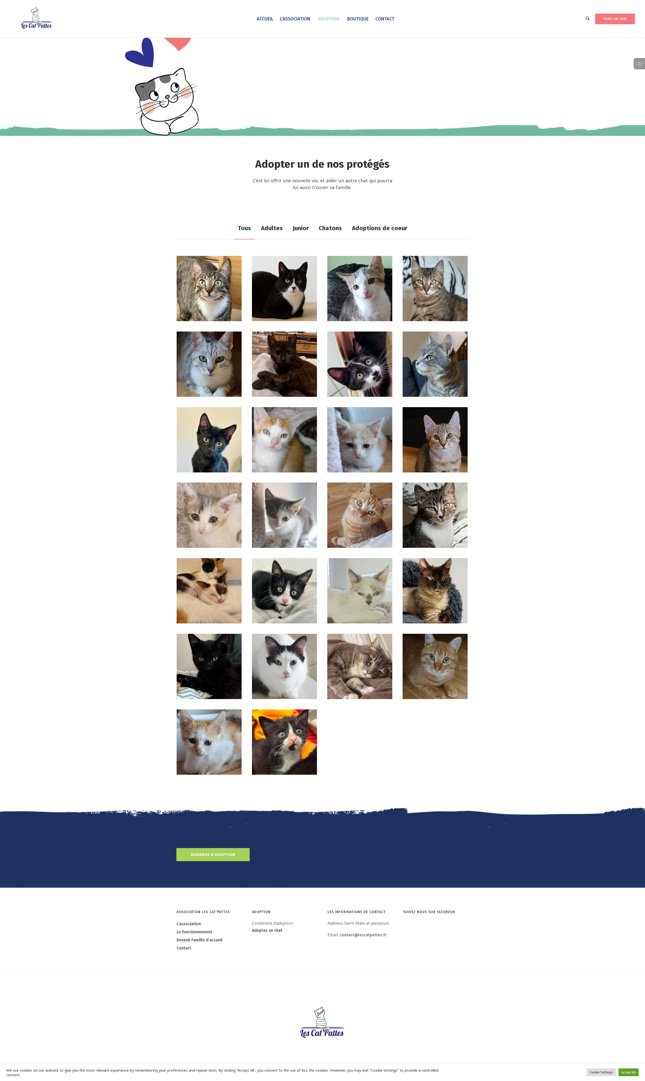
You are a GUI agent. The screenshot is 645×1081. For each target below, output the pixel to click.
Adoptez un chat (267, 930)
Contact (184, 948)
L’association (189, 923)
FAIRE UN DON (615, 19)
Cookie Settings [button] (601, 1072)
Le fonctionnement (194, 931)
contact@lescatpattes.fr (363, 935)
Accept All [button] (629, 1072)
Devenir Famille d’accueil (199, 940)
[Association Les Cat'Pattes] (322, 1023)
